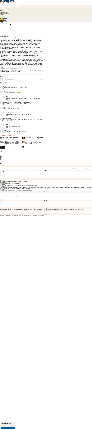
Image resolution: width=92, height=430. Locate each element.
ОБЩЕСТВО (2, 14)
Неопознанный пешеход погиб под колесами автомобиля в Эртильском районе (45, 187)
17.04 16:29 (8, 130)
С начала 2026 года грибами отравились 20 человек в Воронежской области (59, 209)
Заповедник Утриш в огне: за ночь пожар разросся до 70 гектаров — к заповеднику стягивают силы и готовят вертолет (16, 190)
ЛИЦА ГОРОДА (2, 11)
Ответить (4, 88)
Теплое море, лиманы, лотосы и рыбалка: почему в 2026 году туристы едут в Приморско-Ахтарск (14, 181)
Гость (10, 97)
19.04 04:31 (17, 125)
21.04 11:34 (8, 86)
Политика (1, 36)
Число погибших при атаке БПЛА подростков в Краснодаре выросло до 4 (10, 183)
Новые (1, 82)
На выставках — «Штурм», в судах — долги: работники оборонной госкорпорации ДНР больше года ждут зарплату (16, 168)
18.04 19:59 (7, 91)
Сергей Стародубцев (12, 125)
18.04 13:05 (32, 102)
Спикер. (13, 113)
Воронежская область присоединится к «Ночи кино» (77, 209)
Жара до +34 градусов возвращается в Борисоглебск (8, 215)
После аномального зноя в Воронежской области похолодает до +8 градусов (38, 209)
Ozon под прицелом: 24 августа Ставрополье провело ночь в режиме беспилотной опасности (13, 202)
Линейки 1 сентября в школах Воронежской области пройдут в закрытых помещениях (68, 168)
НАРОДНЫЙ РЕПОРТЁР (4, 12)
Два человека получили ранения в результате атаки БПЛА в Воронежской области (20, 188)
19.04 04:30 (13, 97)
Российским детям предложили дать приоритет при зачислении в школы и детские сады (44, 168)
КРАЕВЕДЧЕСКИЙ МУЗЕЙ (4, 9)
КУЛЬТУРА (2, 10)
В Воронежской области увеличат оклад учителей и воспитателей (65, 187)
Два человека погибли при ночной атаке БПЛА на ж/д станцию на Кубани (10, 199)
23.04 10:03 (17, 113)
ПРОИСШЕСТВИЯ (3, 16)
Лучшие (5, 82)
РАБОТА (6, 18)
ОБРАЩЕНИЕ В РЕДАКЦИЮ (4, 13)
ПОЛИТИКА (2, 15)
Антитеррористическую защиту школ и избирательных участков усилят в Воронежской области (13, 209)
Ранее (9, 82)
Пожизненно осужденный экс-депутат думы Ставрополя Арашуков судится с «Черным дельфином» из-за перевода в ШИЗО (17, 187)
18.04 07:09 (8, 107)
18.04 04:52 (13, 118)
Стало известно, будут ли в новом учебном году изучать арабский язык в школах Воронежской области (30, 215)
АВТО (5, 20)
